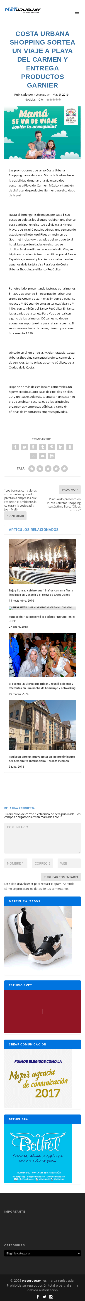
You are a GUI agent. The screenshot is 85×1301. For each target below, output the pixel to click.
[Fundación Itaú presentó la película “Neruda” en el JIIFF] (42, 608)
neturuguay (42, 94)
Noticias (30, 99)
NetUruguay (31, 1281)
